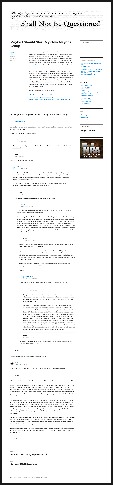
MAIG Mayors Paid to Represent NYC (40, 95)
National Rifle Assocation (87, 66)
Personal (12, 60)
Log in (82, 114)
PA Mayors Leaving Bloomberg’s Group (41, 97)
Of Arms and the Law (86, 93)
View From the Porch (86, 101)
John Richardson (20, 121)
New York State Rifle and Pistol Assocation (91, 68)
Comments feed (84, 117)
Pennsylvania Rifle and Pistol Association (91, 71)
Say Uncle (83, 96)
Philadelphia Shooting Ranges (88, 74)
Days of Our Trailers (85, 87)
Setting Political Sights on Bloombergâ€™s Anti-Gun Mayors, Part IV (50, 99)
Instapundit (84, 90)
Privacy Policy (26, 477)
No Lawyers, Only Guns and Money (89, 92)
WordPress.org (84, 119)
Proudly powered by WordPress (39, 477)
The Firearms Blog (85, 98)
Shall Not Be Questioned (16, 477)
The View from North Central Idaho (89, 100)
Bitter (19, 140)
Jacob (16, 362)
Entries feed (84, 116)
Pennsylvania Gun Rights (87, 95)
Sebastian (12, 56)
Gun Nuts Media (85, 88)
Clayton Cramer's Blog (86, 85)
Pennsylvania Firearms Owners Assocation (91, 69)
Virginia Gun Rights (85, 103)
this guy (37, 65)
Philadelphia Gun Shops (86, 73)
